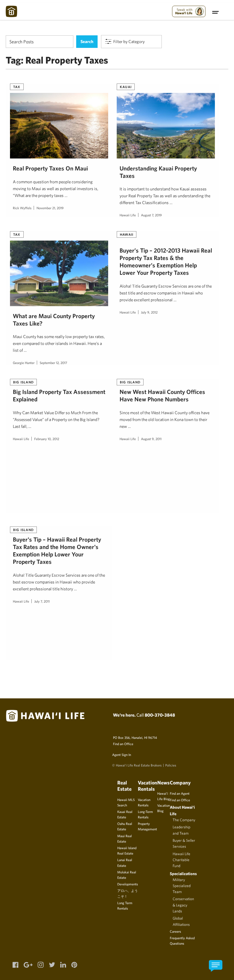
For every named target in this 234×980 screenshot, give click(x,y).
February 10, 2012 (46, 439)
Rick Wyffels (22, 208)
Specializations (183, 873)
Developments (127, 884)
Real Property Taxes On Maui (50, 168)
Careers (175, 931)
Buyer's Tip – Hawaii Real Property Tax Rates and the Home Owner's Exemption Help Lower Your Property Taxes (57, 550)
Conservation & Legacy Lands (183, 904)
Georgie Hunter (24, 363)
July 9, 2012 (149, 312)
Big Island (23, 382)
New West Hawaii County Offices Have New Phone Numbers (162, 395)
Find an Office (123, 744)
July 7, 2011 (42, 601)
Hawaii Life (128, 215)
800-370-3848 (160, 714)
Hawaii (126, 234)
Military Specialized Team (182, 885)
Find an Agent (179, 793)
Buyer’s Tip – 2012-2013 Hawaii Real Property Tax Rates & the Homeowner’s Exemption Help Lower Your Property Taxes (166, 261)
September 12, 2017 (53, 363)
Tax (17, 87)
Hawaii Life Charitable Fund (181, 859)
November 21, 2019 (50, 208)
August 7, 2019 (151, 215)
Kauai (126, 87)
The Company (184, 820)
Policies (170, 765)
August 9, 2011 (151, 439)
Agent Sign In (121, 755)
